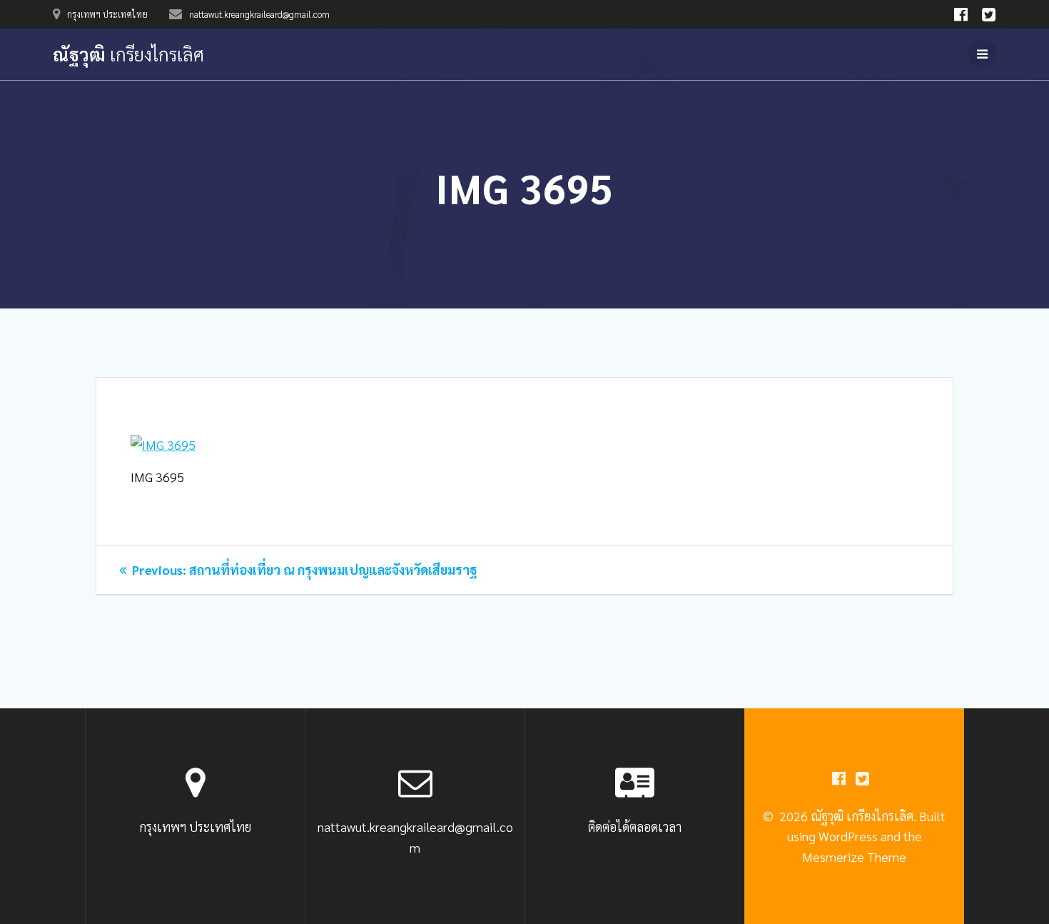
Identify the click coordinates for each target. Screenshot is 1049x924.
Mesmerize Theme (854, 856)
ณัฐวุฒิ (128, 54)
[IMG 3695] (163, 444)
